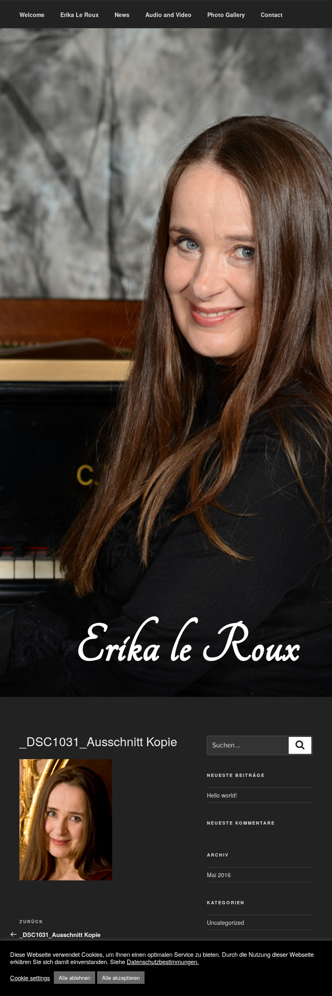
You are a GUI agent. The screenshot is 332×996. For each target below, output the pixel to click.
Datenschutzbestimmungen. (163, 961)
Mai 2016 (219, 875)
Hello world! (222, 795)
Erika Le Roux (79, 15)
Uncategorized (225, 922)
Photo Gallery (226, 15)
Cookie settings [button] (30, 977)
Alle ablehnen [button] (74, 977)
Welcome (32, 15)
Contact (272, 15)
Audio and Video (168, 15)
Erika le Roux (187, 646)
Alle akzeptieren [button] (121, 977)
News (122, 15)
